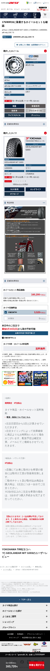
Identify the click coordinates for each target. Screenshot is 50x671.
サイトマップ (14, 638)
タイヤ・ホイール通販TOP (8, 567)
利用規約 (20, 634)
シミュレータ (25, 9)
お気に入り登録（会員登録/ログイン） (32, 45)
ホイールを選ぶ (26, 567)
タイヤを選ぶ (7, 570)
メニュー (17, 9)
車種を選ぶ (38, 567)
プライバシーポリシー (35, 634)
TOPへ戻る (26, 600)
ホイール (10, 9)
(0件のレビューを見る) (20, 184)
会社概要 (10, 634)
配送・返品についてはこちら (18, 417)
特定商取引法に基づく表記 (31, 638)
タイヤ (3, 9)
